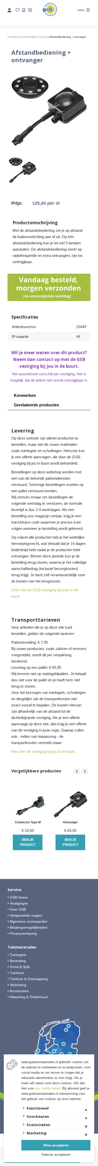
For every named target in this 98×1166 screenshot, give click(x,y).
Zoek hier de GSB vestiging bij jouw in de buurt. (44, 593)
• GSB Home (18, 897)
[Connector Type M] (27, 801)
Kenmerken (25, 395)
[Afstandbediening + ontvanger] (49, 108)
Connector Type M (28, 822)
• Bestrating (17, 961)
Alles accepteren (56, 1145)
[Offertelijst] (23, 10)
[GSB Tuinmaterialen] (49, 9)
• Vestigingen (18, 903)
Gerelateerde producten (36, 405)
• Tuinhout (16, 973)
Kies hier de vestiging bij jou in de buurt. (43, 751)
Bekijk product (28, 842)
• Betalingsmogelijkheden (27, 927)
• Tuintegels (17, 955)
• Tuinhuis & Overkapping (28, 979)
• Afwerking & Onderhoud (27, 997)
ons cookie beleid (47, 1088)
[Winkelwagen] (30, 10)
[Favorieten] (18, 10)
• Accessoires (18, 991)
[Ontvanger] (70, 801)
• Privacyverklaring (22, 933)
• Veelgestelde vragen (25, 915)
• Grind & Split (19, 967)
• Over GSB (17, 909)
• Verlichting (17, 985)
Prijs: (17, 203)
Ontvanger (70, 822)
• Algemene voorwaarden (27, 921)
